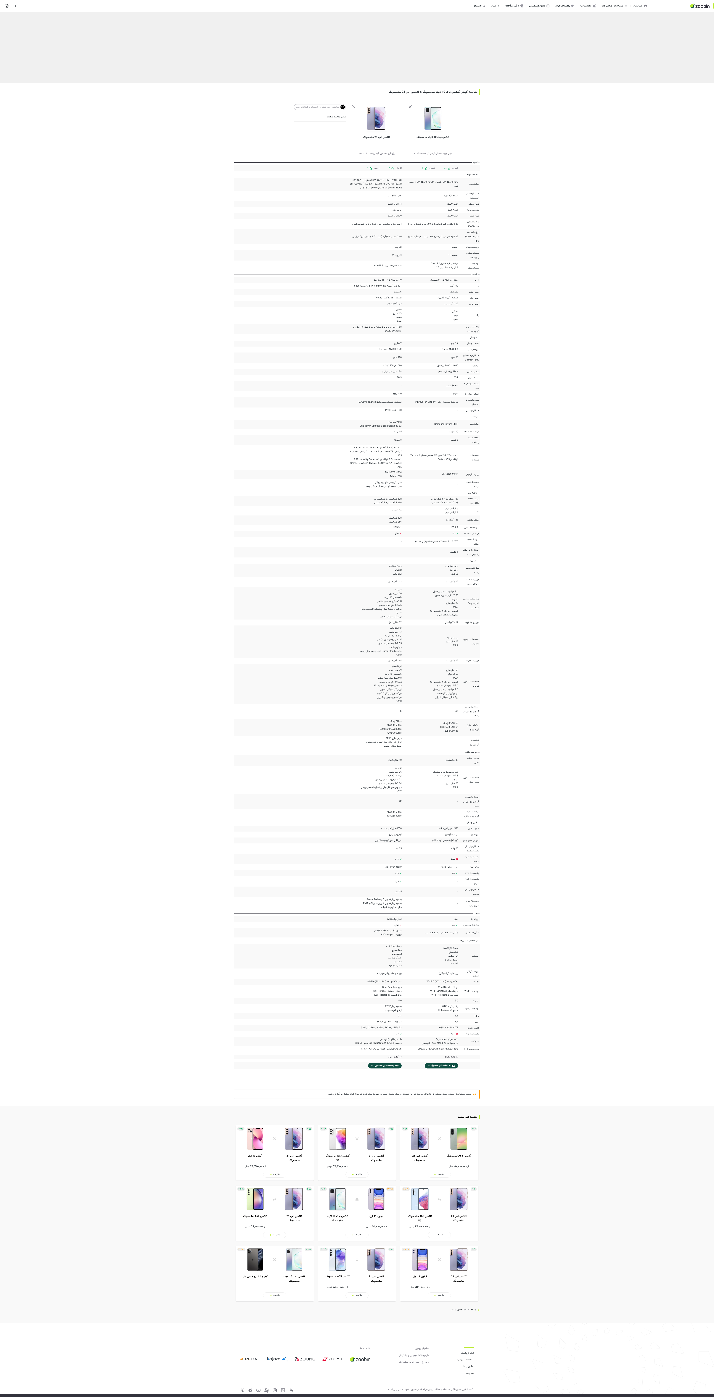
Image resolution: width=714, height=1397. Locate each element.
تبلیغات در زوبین (465, 1359)
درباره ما (470, 1373)
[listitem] (439, 1153)
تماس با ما (468, 1366)
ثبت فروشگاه (467, 1353)
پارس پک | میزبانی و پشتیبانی (413, 1355)
